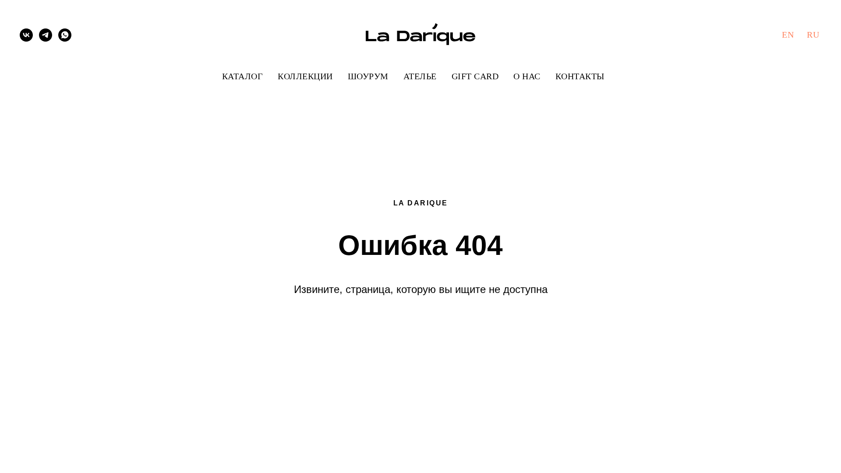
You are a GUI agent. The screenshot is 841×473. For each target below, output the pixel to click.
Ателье (420, 76)
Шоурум (368, 76)
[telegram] (45, 35)
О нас (527, 76)
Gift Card (475, 76)
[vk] (26, 35)
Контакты (579, 76)
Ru (813, 34)
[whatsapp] (64, 35)
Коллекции (305, 76)
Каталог (242, 76)
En (788, 34)
